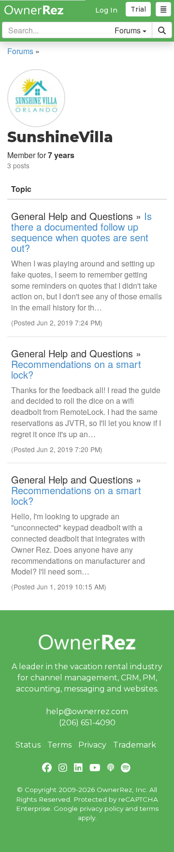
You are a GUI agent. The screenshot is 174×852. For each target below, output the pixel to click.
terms (149, 808)
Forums (20, 51)
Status (28, 744)
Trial (138, 9)
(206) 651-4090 (87, 722)
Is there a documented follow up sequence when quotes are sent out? (81, 232)
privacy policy (101, 808)
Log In (106, 10)
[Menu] (163, 9)
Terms (59, 744)
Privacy (92, 744)
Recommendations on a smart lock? (76, 369)
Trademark (134, 744)
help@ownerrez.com (87, 711)
